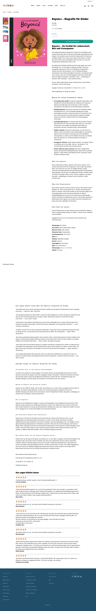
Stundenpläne (6, 593)
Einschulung (16, 12)
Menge (54, 34)
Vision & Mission (52, 576)
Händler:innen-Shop (30, 576)
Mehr (56, 5)
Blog (50, 580)
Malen (32, 5)
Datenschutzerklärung (31, 586)
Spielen (38, 5)
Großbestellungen (30, 583)
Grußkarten (5, 596)
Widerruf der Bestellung (31, 589)
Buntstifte (5, 576)
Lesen (44, 5)
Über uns (62, 5)
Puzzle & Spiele (6, 589)
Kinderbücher (6, 586)
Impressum (51, 583)
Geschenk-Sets (6, 599)
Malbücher (5, 583)
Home (4, 12)
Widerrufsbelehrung (30, 593)
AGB (27, 596)
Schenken (50, 5)
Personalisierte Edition (31, 580)
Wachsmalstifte (6, 580)
